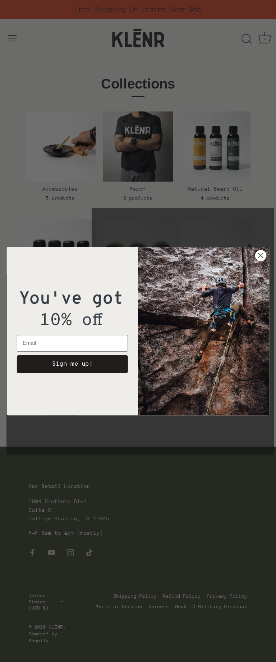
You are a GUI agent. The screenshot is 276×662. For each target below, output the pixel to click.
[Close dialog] (261, 255)
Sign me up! (72, 364)
